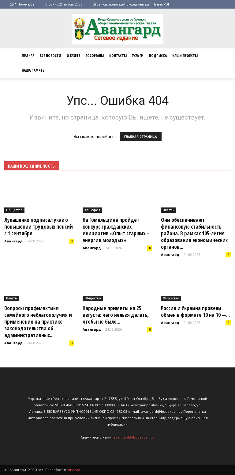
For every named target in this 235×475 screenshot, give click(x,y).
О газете (73, 55)
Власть (168, 210)
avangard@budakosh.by (134, 437)
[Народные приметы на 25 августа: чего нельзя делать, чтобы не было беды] (117, 284)
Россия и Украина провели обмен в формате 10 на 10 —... (195, 311)
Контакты (118, 55)
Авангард (13, 241)
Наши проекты (185, 55)
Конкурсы (92, 210)
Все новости (50, 55)
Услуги (138, 55)
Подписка (158, 55)
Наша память (33, 70)
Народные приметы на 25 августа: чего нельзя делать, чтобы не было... (116, 315)
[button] (223, 63)
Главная (28, 55)
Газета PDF (162, 4)
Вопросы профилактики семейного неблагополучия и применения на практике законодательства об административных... (38, 322)
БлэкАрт (73, 469)
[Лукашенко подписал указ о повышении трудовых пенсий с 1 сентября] (39, 195)
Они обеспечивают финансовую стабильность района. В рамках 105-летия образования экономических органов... (194, 233)
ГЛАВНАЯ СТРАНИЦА (140, 137)
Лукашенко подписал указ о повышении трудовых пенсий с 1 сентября (38, 226)
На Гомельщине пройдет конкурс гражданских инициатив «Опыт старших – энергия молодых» (116, 230)
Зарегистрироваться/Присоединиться (121, 4)
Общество (14, 210)
